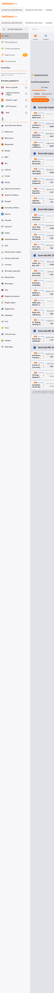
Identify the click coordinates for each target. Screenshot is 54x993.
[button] (14, 97)
